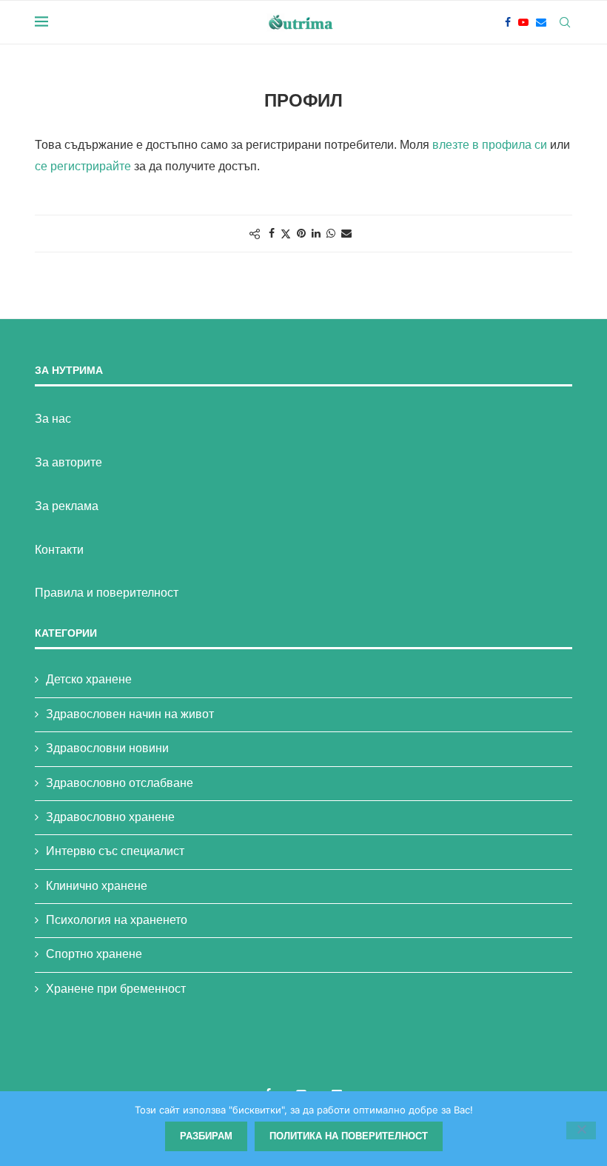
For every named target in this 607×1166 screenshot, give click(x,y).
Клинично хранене (96, 885)
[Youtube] (523, 22)
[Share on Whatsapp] (330, 233)
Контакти (59, 549)
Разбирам (206, 1136)
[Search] (564, 22)
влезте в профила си (489, 144)
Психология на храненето (116, 920)
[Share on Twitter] (286, 233)
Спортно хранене (94, 954)
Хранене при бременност (116, 988)
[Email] (541, 22)
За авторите (68, 462)
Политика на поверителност (348, 1136)
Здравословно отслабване (119, 783)
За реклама (66, 506)
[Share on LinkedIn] (316, 233)
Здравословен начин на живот (130, 714)
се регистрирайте (83, 166)
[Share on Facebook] (272, 233)
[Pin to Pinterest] (301, 233)
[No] (581, 1130)
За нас (53, 418)
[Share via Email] (346, 233)
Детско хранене (89, 679)
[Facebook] (508, 22)
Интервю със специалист (115, 851)
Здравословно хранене (110, 817)
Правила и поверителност (106, 592)
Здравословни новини (107, 748)
